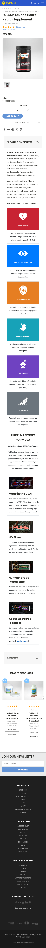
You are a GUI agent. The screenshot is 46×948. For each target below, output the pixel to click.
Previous (2, 698)
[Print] (12, 129)
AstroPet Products (23, 878)
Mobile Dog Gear (23, 881)
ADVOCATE (23, 865)
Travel (23, 845)
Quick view (12, 730)
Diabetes (23, 839)
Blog (23, 803)
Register (27, 809)
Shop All (23, 832)
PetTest (23, 868)
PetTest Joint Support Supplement (12, 716)
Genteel (23, 871)
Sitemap (23, 812)
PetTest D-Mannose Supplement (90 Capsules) (34, 717)
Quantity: (23, 105)
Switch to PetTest (23, 796)
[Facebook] (4, 129)
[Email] (8, 129)
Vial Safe (23, 875)
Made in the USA (23, 826)
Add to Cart (12, 734)
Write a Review (8, 29)
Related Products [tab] (21, 673)
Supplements (23, 829)
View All (23, 888)
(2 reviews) (21, 27)
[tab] (23, 142)
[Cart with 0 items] (38, 3)
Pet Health (23, 836)
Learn (23, 800)
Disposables (23, 842)
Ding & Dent (23, 852)
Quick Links (23, 790)
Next (43, 698)
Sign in (18, 809)
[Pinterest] (21, 129)
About (23, 806)
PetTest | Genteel (23, 884)
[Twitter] (17, 129)
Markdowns (23, 848)
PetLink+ (23, 793)
